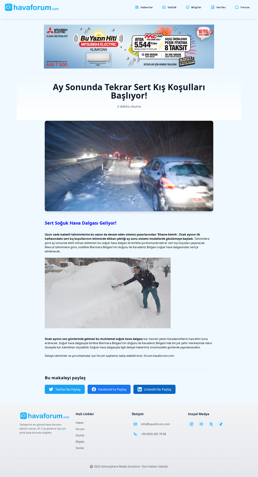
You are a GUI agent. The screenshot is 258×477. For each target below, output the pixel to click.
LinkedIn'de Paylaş (157, 389)
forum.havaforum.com (159, 356)
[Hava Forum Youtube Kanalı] (201, 424)
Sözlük (80, 435)
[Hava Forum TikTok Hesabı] (220, 424)
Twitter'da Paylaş (68, 389)
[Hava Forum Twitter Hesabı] (211, 424)
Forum (80, 429)
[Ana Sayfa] (31, 7)
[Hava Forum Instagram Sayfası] (191, 424)
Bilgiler (80, 442)
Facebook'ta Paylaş (112, 389)
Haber (80, 423)
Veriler (80, 448)
